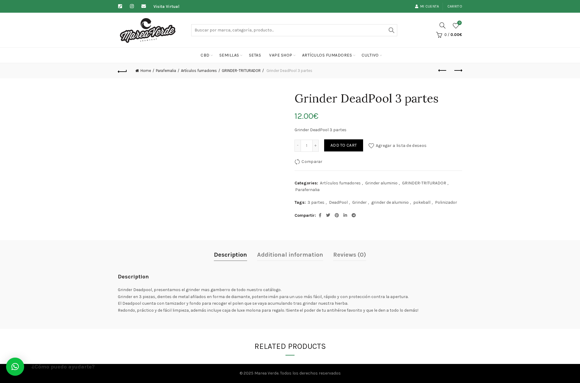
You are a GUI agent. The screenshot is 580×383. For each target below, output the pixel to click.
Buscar (391, 30)
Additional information (290, 254)
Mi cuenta (429, 6)
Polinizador (446, 202)
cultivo (370, 55)
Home (145, 70)
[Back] (122, 71)
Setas (255, 55)
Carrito (454, 6)
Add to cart (343, 145)
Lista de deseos (459, 22)
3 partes (316, 202)
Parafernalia (166, 70)
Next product (457, 71)
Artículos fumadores (327, 55)
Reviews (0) (349, 254)
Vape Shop (280, 55)
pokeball (421, 202)
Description (230, 254)
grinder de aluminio (390, 202)
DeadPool (338, 202)
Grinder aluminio (381, 183)
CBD (205, 55)
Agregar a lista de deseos (401, 145)
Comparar (311, 161)
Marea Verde (266, 373)
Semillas (229, 55)
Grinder (359, 202)
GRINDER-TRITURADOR (241, 70)
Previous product (442, 71)
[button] (15, 367)
